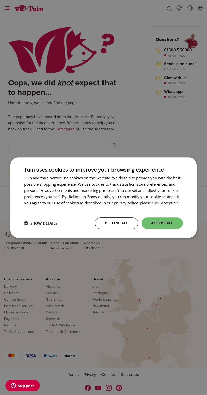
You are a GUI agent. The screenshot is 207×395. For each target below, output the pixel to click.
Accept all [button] (162, 222)
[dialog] (103, 197)
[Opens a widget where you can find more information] (22, 386)
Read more (33, 209)
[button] (40, 223)
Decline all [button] (116, 222)
